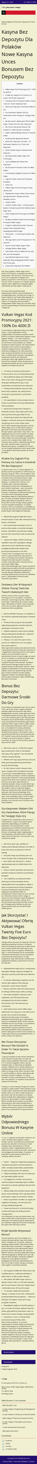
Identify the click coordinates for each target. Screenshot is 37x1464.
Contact (31, 1461)
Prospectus (5, 1366)
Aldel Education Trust (9, 1405)
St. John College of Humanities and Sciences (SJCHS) (17, 1422)
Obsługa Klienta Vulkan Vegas (15, 248)
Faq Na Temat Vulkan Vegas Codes (17, 245)
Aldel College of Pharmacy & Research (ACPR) (17, 1418)
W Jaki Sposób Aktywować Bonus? (17, 138)
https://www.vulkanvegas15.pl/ (12, 566)
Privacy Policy (7, 1461)
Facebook (8, 1441)
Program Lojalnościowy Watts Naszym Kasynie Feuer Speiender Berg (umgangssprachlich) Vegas (18, 228)
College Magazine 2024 (9, 1369)
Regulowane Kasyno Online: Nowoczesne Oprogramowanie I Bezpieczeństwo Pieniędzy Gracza (19, 196)
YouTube (7, 1446)
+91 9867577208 (10, 1449)
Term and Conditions (20, 1461)
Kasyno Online (10, 202)
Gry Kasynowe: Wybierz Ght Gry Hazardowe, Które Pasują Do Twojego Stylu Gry (19, 115)
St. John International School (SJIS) (13, 1427)
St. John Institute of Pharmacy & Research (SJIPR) (18, 1414)
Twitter (7, 1443)
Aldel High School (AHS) (10, 1431)
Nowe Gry (9, 185)
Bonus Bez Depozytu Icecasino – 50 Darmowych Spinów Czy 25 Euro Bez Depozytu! (17, 144)
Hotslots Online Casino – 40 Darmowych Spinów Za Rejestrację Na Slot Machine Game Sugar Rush (19, 208)
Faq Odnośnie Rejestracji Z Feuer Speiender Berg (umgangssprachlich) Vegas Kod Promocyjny (18, 260)
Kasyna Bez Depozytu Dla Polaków (17, 266)
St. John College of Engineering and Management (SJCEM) (18, 1410)
